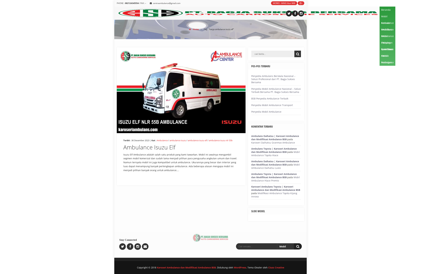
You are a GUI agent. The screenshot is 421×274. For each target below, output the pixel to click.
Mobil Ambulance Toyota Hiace (275, 153)
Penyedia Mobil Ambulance (266, 111)
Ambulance (162, 140)
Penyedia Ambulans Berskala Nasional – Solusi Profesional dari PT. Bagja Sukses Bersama (273, 79)
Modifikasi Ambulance (387, 30)
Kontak (385, 55)
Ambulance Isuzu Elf (149, 147)
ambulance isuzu (178, 140)
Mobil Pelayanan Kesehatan (387, 37)
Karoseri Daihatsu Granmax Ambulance (273, 142)
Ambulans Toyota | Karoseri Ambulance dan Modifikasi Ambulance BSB (274, 150)
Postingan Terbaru (386, 63)
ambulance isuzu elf (197, 140)
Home (195, 29)
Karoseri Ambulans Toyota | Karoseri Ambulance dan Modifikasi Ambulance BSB (275, 188)
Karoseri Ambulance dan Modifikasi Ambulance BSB (186, 267)
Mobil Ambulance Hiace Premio (275, 179)
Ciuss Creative (276, 267)
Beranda (386, 9)
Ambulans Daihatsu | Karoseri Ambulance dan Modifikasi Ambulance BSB (275, 137)
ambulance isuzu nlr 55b (221, 140)
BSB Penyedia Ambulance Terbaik (269, 98)
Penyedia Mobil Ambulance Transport (272, 105)
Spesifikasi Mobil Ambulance (387, 50)
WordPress (240, 267)
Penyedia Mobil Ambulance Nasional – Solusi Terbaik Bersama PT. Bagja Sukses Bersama (276, 90)
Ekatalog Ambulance (387, 43)
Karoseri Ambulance (387, 23)
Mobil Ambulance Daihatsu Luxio (275, 166)
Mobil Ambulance (387, 17)
